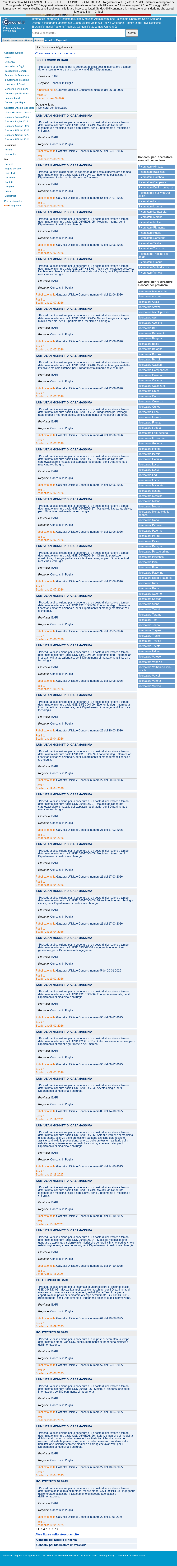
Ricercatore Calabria (151, 177)
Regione (58, 26)
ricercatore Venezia (150, 661)
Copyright (10, 186)
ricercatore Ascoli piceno (153, 312)
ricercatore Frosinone (151, 438)
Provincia (70, 26)
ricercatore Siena (148, 604)
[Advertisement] (156, 98)
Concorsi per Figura (15, 102)
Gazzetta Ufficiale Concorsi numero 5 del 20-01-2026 (88, 970)
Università (110, 26)
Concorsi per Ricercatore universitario (61, 1545)
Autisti (86, 22)
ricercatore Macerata (151, 485)
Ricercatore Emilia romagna (155, 187)
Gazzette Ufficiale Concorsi (19, 107)
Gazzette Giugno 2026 (17, 126)
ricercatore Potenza (150, 567)
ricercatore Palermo (150, 530)
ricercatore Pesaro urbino (153, 551)
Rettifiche (155, 22)
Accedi (48, 40)
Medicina (88, 18)
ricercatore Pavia (148, 541)
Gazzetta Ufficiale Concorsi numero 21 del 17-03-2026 (89, 830)
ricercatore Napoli (149, 520)
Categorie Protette (123, 22)
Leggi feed (15, 205)
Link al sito (10, 173)
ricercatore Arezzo (149, 307)
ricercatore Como (149, 396)
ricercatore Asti (147, 317)
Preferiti (9, 164)
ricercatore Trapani (149, 630)
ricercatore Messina (150, 495)
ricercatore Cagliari (150, 364)
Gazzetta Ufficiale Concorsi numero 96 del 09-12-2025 (89, 1017)
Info (88, 11)
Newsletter (10, 154)
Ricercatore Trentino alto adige (153, 255)
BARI (55, 76)
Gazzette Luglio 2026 (16, 121)
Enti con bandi (12, 98)
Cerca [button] (132, 32)
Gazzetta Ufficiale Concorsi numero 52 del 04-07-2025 (89, 1365)
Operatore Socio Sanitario (145, 18)
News (8, 57)
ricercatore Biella (148, 343)
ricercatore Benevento (151, 333)
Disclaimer (10, 195)
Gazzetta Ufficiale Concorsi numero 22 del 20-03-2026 (89, 730)
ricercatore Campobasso (153, 370)
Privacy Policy (106, 1555)
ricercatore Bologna (150, 349)
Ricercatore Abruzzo (150, 166)
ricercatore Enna (148, 412)
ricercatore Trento (149, 635)
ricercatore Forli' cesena (153, 432)
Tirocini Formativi (42, 26)
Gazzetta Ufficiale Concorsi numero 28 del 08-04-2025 (89, 1412)
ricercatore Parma (149, 535)
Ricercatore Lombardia (152, 211)
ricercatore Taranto (149, 609)
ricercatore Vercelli (149, 675)
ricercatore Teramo (149, 614)
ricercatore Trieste (149, 646)
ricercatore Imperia (149, 448)
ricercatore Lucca (149, 480)
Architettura (67, 18)
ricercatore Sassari (149, 598)
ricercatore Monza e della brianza (153, 513)
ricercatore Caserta (150, 375)
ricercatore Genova (150, 443)
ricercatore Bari (147, 328)
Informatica (38, 18)
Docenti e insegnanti (44, 22)
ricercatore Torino (149, 625)
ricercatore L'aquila (150, 459)
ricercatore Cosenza (150, 401)
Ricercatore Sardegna (151, 237)
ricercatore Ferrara (149, 417)
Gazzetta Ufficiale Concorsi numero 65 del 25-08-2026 (89, 90)
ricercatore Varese (149, 656)
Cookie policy (137, 1555)
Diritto (78, 18)
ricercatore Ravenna (150, 572)
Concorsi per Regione (17, 88)
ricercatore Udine (149, 651)
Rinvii (144, 22)
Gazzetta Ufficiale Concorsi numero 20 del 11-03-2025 (89, 1517)
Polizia (107, 22)
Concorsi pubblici (13, 52)
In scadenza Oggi (14, 66)
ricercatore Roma (149, 588)
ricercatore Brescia (149, 359)
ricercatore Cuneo (149, 406)
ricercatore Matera (149, 490)
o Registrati (60, 40)
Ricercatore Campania (152, 182)
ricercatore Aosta (148, 301)
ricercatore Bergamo (150, 338)
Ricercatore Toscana (151, 248)
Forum (8, 149)
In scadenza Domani (16, 70)
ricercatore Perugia (150, 546)
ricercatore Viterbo (149, 686)
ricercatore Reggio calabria (155, 577)
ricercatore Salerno (150, 593)
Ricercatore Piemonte (151, 227)
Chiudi (99, 11)
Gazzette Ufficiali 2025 (17, 135)
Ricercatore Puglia (149, 232)
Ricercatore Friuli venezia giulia (154, 194)
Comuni (82, 26)
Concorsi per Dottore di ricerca (56, 1540)
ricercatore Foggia (149, 427)
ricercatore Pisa (148, 562)
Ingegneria (52, 18)
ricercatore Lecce (149, 464)
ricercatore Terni (148, 619)
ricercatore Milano (149, 501)
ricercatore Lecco (149, 469)
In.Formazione (89, 1555)
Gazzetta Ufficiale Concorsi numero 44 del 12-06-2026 (89, 294)
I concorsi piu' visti (15, 84)
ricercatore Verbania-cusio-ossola (154, 669)
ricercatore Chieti (148, 390)
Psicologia (121, 18)
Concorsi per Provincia (17, 93)
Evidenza (10, 61)
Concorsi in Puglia (61, 83)
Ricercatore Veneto (150, 272)
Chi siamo (10, 177)
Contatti (9, 182)
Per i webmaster (13, 201)
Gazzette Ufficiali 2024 (17, 139)
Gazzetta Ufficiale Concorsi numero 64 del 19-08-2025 (89, 1318)
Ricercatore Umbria (150, 262)
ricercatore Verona (149, 680)
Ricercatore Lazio (149, 201)
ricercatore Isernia (149, 454)
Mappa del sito (13, 168)
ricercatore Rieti (148, 583)
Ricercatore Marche (150, 217)
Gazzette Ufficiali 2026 (17, 130)
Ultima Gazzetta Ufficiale (18, 112)
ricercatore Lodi (147, 475)
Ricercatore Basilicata (151, 171)
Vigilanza (96, 22)
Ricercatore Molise (149, 222)
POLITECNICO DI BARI (52, 60)
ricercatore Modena (150, 506)
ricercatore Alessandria (152, 291)
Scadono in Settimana (17, 75)
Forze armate (95, 26)
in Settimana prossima (17, 79)
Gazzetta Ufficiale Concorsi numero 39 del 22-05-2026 (89, 631)
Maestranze (65, 22)
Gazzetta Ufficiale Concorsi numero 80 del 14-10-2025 (89, 1111)
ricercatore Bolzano (150, 354)
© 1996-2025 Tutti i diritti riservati (61, 1555)
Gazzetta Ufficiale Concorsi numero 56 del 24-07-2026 (89, 151)
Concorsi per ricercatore (52, 107)
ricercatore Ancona (149, 296)
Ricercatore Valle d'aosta (153, 267)
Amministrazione (104, 18)
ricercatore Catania (150, 380)
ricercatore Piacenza (151, 556)
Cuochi (77, 22)
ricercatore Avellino (150, 322)
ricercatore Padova (150, 525)
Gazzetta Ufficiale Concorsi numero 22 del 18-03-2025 (89, 1467)
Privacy (9, 191)
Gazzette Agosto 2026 (17, 117)
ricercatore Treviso (149, 640)
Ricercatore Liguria (150, 206)
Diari (138, 22)
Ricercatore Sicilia (149, 243)
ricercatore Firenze (149, 422)
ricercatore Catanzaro (151, 385)
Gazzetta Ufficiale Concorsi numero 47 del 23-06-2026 (89, 245)
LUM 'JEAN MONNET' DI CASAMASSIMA (64, 115)
